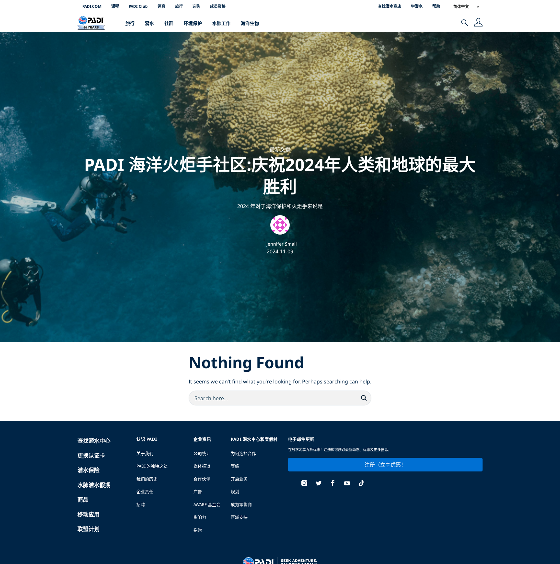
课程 (115, 6)
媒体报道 (201, 466)
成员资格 (218, 6)
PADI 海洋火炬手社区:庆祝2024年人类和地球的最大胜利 (280, 175)
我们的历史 (147, 479)
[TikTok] (361, 484)
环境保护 (193, 23)
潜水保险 (88, 470)
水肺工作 (221, 23)
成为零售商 (241, 504)
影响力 (199, 517)
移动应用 (88, 514)
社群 (168, 23)
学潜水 (417, 6)
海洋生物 (250, 23)
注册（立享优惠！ (385, 464)
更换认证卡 (91, 455)
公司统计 (201, 453)
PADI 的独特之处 (152, 466)
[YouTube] (347, 484)
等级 (235, 466)
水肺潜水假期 (94, 485)
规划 (235, 491)
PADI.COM (91, 6)
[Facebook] (333, 484)
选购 (196, 6)
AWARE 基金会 (206, 504)
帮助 (436, 6)
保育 (161, 6)
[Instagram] (304, 484)
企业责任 (144, 491)
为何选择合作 (243, 453)
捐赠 (197, 530)
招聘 (140, 504)
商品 (82, 499)
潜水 (149, 23)
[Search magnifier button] (364, 398)
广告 (197, 491)
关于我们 (144, 453)
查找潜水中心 (94, 440)
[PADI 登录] (478, 23)
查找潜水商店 (389, 6)
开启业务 (239, 479)
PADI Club (138, 6)
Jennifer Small (281, 244)
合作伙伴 (201, 479)
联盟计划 (88, 529)
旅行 (179, 6)
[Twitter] (318, 484)
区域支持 (239, 517)
